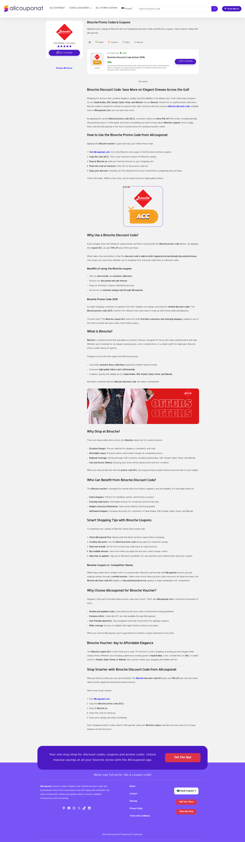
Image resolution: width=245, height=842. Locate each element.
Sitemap (133, 801)
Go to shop (65, 53)
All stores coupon (106, 8)
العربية (128, 9)
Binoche (140, 678)
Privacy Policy (136, 809)
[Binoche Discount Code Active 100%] (97, 59)
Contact (133, 794)
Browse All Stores (64, 68)
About (132, 787)
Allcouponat (57, 8)
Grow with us (233, 9)
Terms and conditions (140, 816)
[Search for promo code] (214, 8)
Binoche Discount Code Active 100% (126, 57)
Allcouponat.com (102, 152)
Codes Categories (79, 8)
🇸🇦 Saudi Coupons (186, 791)
